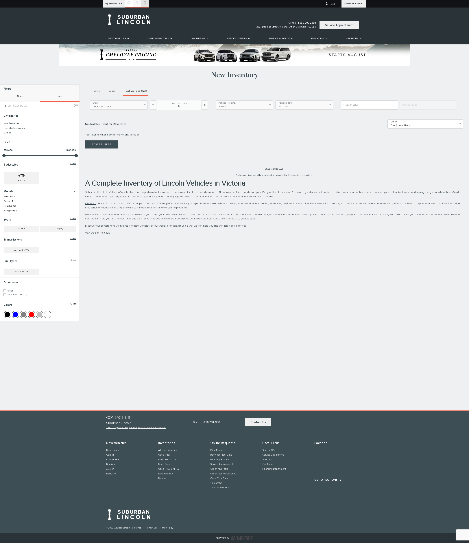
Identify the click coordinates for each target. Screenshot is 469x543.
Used (20, 96)
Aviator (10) (9, 196)
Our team (90, 203)
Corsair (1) (8, 201)
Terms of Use (151, 528)
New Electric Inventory (15, 128)
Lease (112, 91)
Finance (96, 91)
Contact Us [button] (258, 422)
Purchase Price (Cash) (136, 91)
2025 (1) (21, 229)
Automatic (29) (21, 250)
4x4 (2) (10, 291)
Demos (7, 133)
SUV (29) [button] (21, 180)
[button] (114, 4)
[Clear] (76, 105)
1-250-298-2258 (307, 23)
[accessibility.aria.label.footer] (242, 538)
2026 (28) (58, 229)
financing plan (134, 218)
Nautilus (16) (10, 206)
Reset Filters (101, 144)
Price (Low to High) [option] (400, 125)
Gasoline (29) (21, 272)
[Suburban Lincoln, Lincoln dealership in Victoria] (131, 20)
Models (8, 191)
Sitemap (138, 528)
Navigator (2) (10, 211)
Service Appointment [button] (339, 25)
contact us (178, 226)
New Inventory (11, 123)
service (348, 214)
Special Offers (237, 38)
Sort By (394, 122)
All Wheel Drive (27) (17, 295)
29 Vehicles (119, 124)
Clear (73, 164)
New (60, 96)
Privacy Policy (167, 528)
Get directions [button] (326, 479)
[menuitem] (118, 38)
